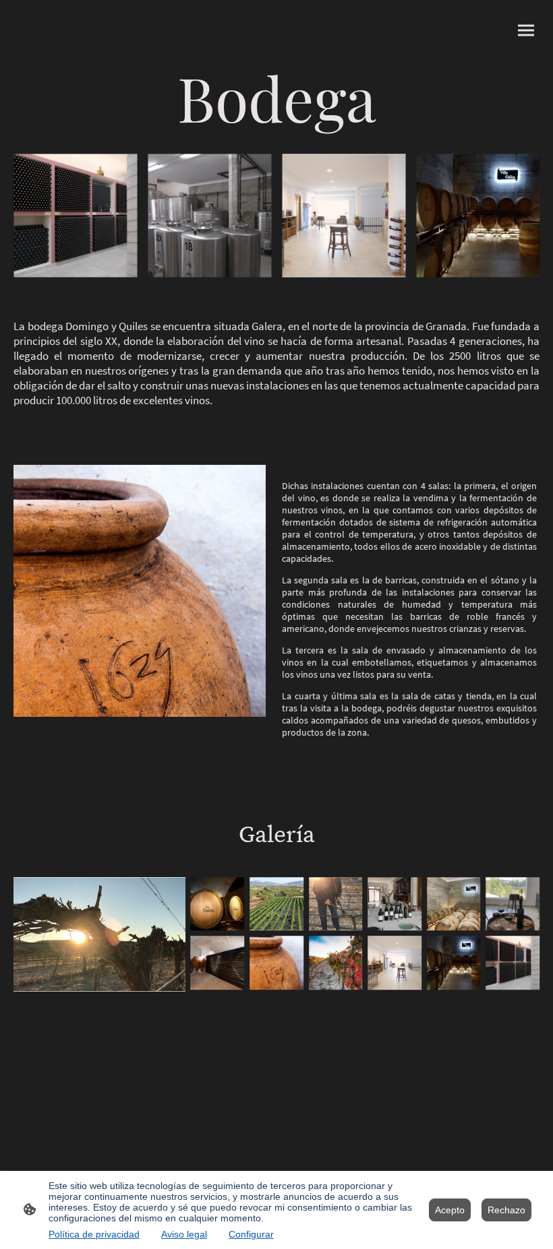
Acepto (450, 1210)
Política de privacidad (94, 1234)
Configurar (251, 1234)
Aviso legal (184, 1234)
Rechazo (506, 1210)
